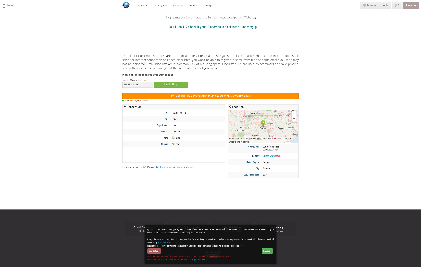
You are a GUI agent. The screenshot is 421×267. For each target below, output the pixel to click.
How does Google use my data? (171, 242)
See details (154, 251)
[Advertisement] (210, 43)
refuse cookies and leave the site (174, 259)
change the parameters (199, 259)
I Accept (267, 251)
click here (160, 167)
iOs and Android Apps (144, 229)
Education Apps (277, 229)
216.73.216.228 (144, 80)
